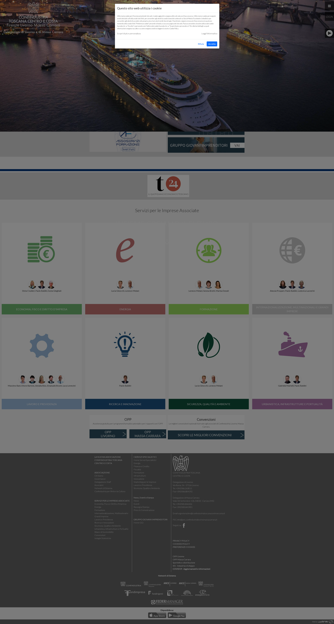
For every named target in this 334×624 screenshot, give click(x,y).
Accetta (212, 44)
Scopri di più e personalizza (129, 33)
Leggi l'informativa (209, 33)
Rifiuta (201, 44)
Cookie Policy (173, 28)
